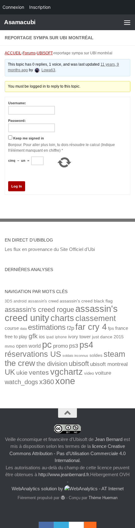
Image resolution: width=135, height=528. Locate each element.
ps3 (73, 346)
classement (95, 318)
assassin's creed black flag (86, 301)
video (89, 373)
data (23, 328)
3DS (8, 301)
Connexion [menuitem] (13, 7)
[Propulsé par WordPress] (63, 498)
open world (28, 346)
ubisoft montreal (109, 364)
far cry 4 (91, 327)
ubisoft (79, 363)
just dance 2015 (108, 337)
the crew (20, 363)
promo (60, 346)
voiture (103, 373)
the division (52, 363)
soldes (95, 355)
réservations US (33, 354)
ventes (39, 372)
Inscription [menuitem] (40, 7)
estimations (47, 327)
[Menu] (127, 22)
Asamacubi (19, 22)
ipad (50, 337)
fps (111, 328)
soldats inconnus (75, 355)
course (12, 328)
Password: (17, 120)
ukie (22, 372)
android (20, 301)
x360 (46, 382)
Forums (29, 53)
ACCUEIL (13, 53)
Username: (17, 103)
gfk (33, 336)
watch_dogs (21, 381)
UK (10, 372)
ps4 (86, 345)
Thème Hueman (103, 497)
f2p (70, 328)
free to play (16, 336)
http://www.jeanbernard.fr (63, 474)
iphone (61, 337)
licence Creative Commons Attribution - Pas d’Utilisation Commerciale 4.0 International (67, 453)
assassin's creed (43, 301)
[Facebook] (46, 525)
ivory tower (79, 336)
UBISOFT (45, 53)
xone (65, 381)
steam (114, 354)
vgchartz (66, 372)
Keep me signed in (28, 138)
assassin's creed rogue (39, 309)
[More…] (86, 524)
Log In (16, 186)
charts (62, 318)
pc (47, 345)
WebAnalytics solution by (38, 488)
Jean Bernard (108, 439)
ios (42, 336)
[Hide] (93, 524)
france (121, 328)
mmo (10, 346)
